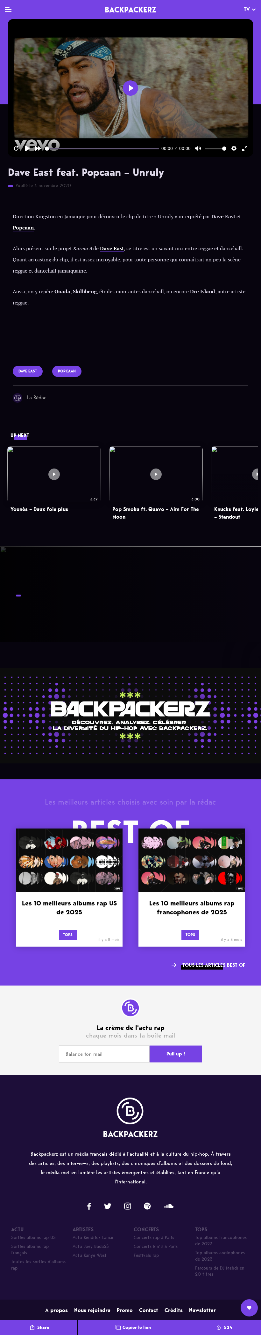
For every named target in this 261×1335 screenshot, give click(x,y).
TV (247, 9)
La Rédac (36, 397)
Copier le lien (137, 1327)
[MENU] (8, 9)
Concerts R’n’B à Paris (156, 1246)
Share (43, 1327)
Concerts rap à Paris (154, 1237)
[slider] (102, 149)
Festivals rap (146, 1255)
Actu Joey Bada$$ (91, 1246)
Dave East (112, 248)
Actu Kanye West (90, 1255)
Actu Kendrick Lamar (93, 1237)
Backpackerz (130, 9)
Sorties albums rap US (33, 1237)
